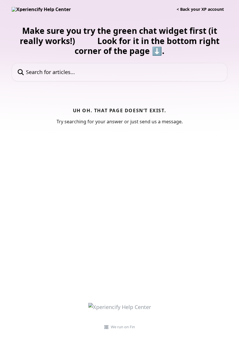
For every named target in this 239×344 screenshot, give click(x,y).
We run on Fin (123, 326)
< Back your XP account (200, 9)
